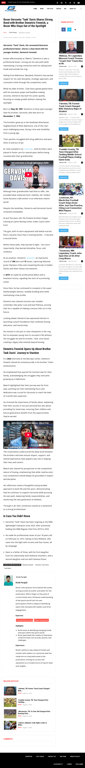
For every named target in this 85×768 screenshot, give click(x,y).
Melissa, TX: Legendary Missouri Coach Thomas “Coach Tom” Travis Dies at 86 (71, 60)
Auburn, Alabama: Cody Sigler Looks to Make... (32, 724)
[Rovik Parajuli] (8, 622)
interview (28, 149)
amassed (31, 258)
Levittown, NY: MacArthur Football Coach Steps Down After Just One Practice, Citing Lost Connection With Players (71, 204)
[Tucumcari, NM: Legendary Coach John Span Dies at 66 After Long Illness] (71, 242)
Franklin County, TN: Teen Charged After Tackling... (33, 701)
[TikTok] (70, 3)
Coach (61, 52)
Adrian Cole (62, 66)
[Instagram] (61, 3)
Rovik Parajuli (13, 32)
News (5, 32)
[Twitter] (74, 3)
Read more (63, 83)
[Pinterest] (66, 3)
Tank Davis (7, 568)
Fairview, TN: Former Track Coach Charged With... (34, 689)
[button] (81, 9)
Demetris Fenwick (27, 565)
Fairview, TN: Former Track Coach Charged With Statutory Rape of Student (70, 107)
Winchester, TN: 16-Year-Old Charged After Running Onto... (34, 712)
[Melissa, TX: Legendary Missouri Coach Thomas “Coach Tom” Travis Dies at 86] (71, 47)
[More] (75, 29)
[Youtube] (78, 3)
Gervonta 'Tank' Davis (42, 565)
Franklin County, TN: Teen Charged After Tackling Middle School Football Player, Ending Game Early (70, 154)
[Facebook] (57, 3)
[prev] (43, 2)
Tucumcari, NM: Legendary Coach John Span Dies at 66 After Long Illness (70, 254)
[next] (47, 2)
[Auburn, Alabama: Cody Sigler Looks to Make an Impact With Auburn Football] (9, 725)
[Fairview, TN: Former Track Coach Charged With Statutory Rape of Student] (9, 690)
